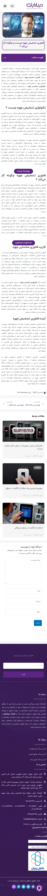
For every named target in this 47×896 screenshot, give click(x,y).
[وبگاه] (23, 612)
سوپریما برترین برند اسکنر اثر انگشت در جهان (23, 488)
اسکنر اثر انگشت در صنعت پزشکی (28, 528)
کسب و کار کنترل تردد (38, 759)
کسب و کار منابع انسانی (37, 754)
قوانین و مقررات (41, 836)
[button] (5, 6)
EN (12, 6)
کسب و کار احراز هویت (37, 749)
